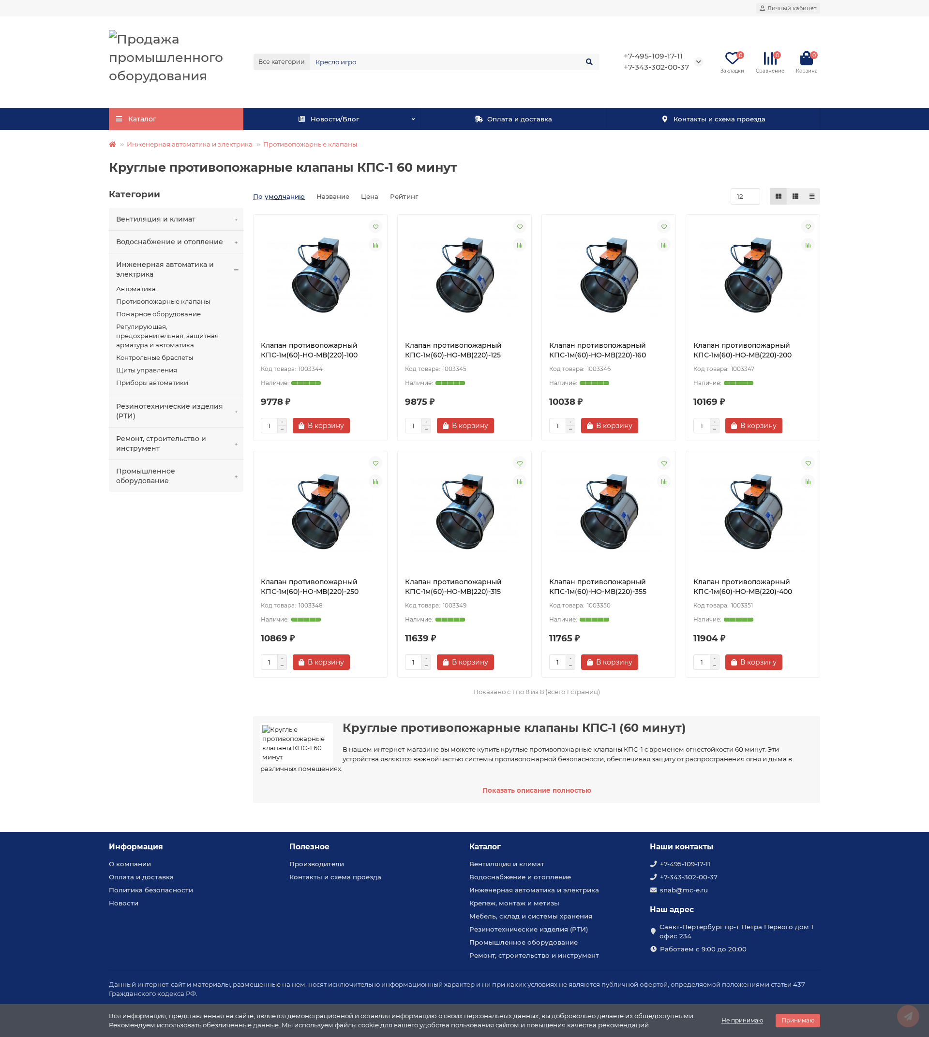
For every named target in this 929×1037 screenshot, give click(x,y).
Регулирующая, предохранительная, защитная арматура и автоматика (167, 336)
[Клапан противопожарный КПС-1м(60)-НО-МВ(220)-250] (320, 514)
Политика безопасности (151, 890)
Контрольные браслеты (154, 357)
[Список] (795, 196)
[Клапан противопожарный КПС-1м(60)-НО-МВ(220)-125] (464, 277)
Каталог (485, 846)
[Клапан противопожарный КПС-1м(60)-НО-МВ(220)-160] (608, 277)
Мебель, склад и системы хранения (530, 916)
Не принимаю (742, 1020)
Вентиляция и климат (155, 219)
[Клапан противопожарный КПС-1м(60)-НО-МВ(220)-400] (752, 514)
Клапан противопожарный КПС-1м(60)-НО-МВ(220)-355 (597, 587)
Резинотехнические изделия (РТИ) (169, 411)
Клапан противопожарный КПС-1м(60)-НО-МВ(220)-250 (310, 587)
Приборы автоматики (152, 382)
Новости (123, 903)
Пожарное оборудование (158, 314)
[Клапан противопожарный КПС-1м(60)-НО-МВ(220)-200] (752, 277)
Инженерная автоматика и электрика (190, 144)
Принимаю (797, 1020)
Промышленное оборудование (145, 476)
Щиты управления (146, 370)
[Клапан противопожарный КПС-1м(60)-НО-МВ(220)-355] (608, 514)
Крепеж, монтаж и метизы (514, 903)
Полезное (309, 846)
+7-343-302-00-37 (689, 877)
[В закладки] (375, 226)
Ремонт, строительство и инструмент (161, 443)
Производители (316, 864)
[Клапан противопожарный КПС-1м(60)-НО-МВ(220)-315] (464, 514)
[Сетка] (778, 196)
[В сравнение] (375, 245)
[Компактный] (812, 196)
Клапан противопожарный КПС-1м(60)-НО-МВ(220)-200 (742, 350)
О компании (130, 864)
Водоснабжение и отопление (169, 241)
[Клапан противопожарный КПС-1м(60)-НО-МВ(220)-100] (320, 277)
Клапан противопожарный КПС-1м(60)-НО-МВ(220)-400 (742, 587)
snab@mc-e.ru (684, 890)
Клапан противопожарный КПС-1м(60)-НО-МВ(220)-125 (453, 350)
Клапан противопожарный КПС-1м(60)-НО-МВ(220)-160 (597, 350)
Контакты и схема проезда (719, 119)
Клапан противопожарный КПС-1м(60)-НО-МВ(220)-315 (453, 587)
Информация (136, 846)
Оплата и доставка (519, 119)
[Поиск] (589, 62)
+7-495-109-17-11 (653, 55)
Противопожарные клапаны (310, 144)
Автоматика (136, 289)
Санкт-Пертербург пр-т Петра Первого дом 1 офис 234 (736, 931)
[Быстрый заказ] (366, 425)
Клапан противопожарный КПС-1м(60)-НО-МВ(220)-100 (309, 350)
